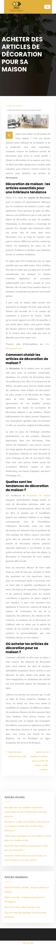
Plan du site (28, 942)
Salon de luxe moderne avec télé (17, 754)
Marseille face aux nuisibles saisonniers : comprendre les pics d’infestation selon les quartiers (25, 812)
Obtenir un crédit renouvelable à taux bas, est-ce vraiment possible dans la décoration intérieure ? (27, 826)
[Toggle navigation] (47, 7)
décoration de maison (38, 495)
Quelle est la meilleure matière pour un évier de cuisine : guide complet (39, 760)
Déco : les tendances (16, 106)
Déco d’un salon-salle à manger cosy (22, 907)
